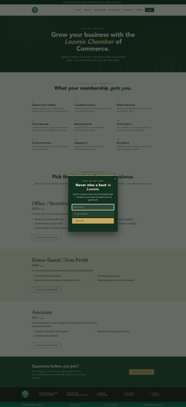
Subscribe (79, 221)
